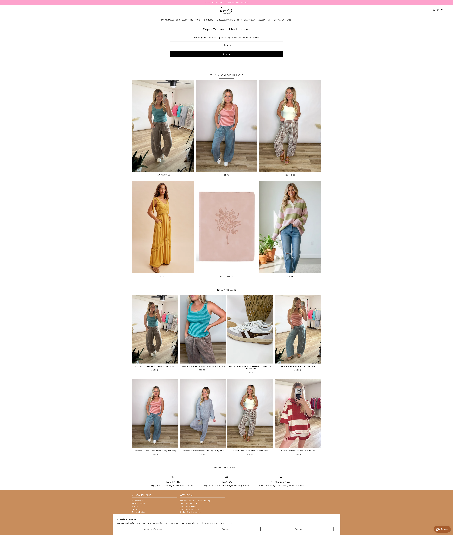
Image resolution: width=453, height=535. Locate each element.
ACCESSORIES (226, 276)
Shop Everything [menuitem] (184, 20)
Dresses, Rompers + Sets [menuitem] (229, 20)
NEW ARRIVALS (163, 175)
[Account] (438, 10)
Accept (225, 529)
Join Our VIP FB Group (190, 509)
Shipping (136, 509)
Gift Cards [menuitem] (279, 20)
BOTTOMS (290, 175)
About (135, 506)
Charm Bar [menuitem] (249, 20)
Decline (298, 529)
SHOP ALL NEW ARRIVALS (226, 468)
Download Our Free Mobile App (195, 501)
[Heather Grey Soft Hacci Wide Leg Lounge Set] (203, 413)
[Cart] (442, 10)
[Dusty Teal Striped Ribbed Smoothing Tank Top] (203, 329)
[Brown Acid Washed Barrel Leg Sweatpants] (155, 329)
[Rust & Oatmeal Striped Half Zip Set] (298, 413)
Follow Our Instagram (190, 512)
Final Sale (290, 276)
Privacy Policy (226, 523)
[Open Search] (434, 10)
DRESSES (163, 276)
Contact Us (137, 501)
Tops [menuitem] (197, 20)
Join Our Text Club (189, 503)
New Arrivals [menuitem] (167, 20)
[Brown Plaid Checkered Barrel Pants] (250, 413)
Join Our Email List (188, 506)
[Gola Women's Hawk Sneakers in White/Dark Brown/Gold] (250, 329)
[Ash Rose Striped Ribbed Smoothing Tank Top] (155, 413)
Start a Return (138, 503)
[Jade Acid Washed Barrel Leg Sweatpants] (298, 329)
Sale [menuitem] (289, 20)
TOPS (226, 175)
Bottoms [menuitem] (208, 20)
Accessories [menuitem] (263, 20)
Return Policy (138, 512)
